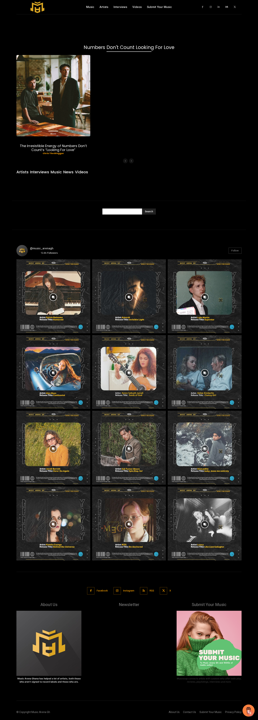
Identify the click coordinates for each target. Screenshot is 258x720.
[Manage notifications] (250, 713)
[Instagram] (211, 7)
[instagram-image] (53, 296)
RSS (152, 590)
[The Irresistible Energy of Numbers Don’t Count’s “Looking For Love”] (53, 95)
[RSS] (143, 590)
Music (53, 133)
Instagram (128, 590)
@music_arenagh (41, 248)
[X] (235, 7)
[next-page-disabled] (131, 160)
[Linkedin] (219, 7)
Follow (235, 250)
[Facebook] (203, 7)
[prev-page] (125, 160)
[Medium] (227, 7)
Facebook (102, 590)
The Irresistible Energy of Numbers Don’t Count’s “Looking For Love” (53, 147)
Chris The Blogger (53, 153)
